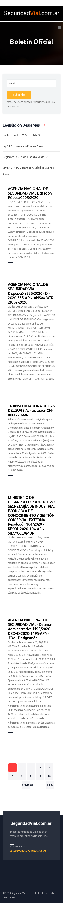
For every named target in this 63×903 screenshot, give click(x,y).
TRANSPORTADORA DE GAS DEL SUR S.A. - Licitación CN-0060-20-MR (31, 410)
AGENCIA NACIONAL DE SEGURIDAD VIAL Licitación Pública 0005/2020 (30, 193)
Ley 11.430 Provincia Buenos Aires (23, 146)
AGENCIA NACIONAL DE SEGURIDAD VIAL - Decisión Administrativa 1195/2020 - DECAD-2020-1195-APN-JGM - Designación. (30, 629)
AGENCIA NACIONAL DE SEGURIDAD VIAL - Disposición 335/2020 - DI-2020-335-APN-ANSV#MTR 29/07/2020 (30, 293)
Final (50, 784)
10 (49, 776)
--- (11, 842)
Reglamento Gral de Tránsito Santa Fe (25, 157)
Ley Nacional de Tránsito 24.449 (22, 135)
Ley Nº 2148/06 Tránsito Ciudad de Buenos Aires (28, 171)
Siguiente (26, 784)
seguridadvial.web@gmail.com (28, 851)
